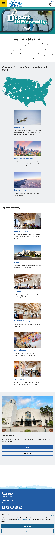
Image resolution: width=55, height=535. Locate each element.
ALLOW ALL (27, 526)
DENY (27, 531)
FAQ (27, 447)
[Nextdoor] (20, 507)
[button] (3, 3)
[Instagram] (16, 507)
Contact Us (27, 453)
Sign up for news (6, 503)
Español (52, 1)
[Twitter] (7, 507)
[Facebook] (3, 507)
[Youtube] (12, 507)
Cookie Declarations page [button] (23, 519)
